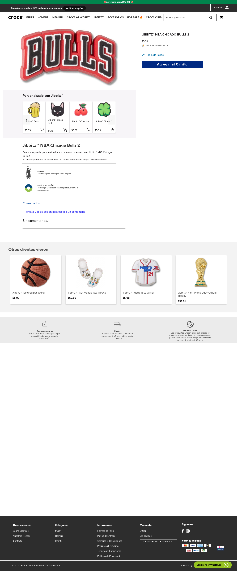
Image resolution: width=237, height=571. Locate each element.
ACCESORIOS (115, 17)
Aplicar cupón (74, 8)
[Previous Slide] (26, 120)
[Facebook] (183, 531)
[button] (154, 55)
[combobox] (190, 17)
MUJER (30, 17)
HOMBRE (43, 17)
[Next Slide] (111, 120)
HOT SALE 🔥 (135, 17)
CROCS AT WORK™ (78, 17)
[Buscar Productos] (211, 17)
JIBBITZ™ (98, 17)
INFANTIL (57, 17)
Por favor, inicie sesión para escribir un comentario (55, 212)
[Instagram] (188, 531)
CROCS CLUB (154, 17)
